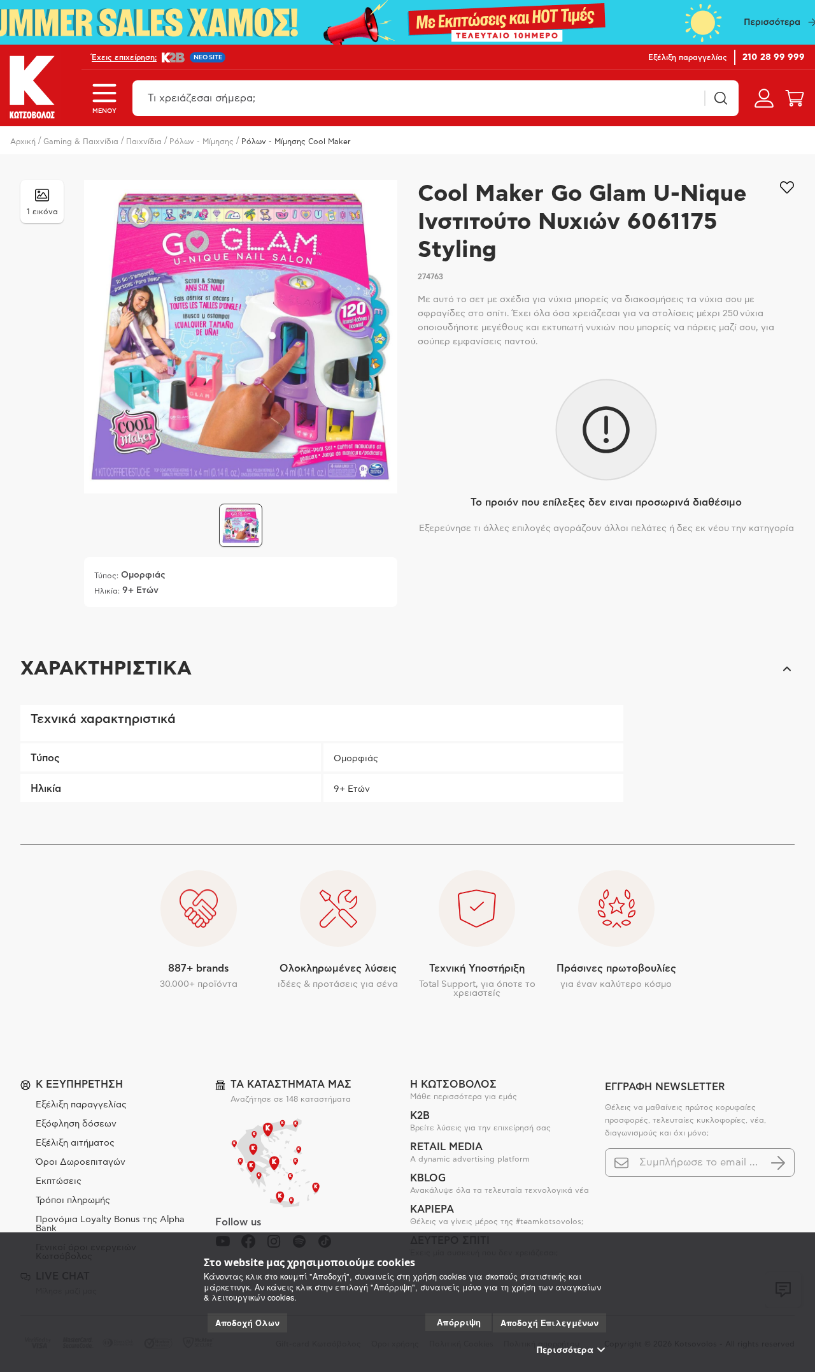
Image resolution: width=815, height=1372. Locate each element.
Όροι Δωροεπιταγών (80, 1162)
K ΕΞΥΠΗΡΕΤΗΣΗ (79, 1084)
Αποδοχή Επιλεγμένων (549, 1323)
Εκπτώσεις (59, 1181)
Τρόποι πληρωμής (73, 1200)
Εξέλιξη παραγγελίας (81, 1104)
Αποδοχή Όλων (247, 1323)
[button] (407, 668)
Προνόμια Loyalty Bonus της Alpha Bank (110, 1224)
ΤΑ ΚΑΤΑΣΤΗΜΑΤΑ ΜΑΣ (290, 1084)
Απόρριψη (459, 1322)
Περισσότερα (565, 1349)
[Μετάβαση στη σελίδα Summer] (407, 22)
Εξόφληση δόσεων (76, 1124)
